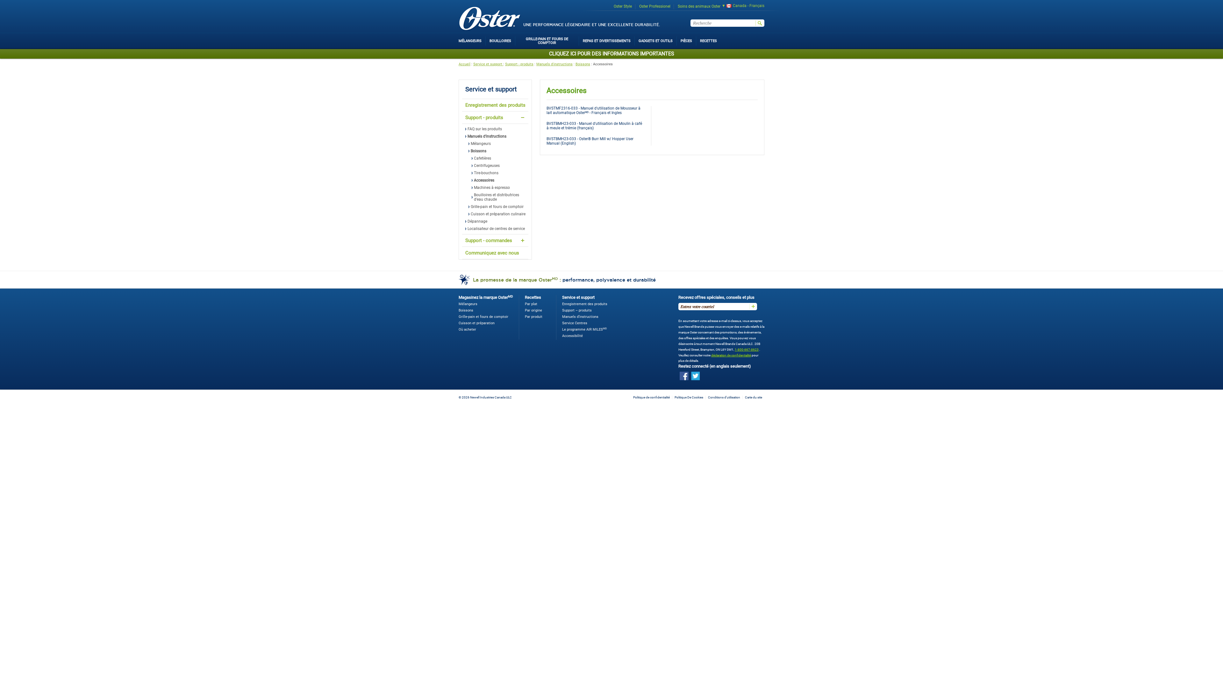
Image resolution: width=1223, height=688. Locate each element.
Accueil (464, 64)
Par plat (531, 304)
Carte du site (753, 397)
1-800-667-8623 (747, 349)
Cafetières (482, 158)
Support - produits (519, 64)
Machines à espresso (492, 187)
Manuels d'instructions (554, 64)
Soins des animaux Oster (699, 6)
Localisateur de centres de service (496, 228)
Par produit (533, 317)
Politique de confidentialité (651, 397)
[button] (741, 7)
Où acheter (467, 329)
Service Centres (574, 323)
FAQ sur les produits (485, 129)
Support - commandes (488, 240)
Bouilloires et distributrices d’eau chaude (496, 197)
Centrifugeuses (487, 165)
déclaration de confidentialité (731, 355)
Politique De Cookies (689, 397)
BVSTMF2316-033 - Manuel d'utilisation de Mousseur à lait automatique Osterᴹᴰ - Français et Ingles (593, 110)
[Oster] (490, 19)
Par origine (533, 310)
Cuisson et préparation (477, 323)
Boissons (583, 64)
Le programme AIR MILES (584, 329)
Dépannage (477, 221)
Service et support (488, 64)
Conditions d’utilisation (724, 397)
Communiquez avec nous (492, 253)
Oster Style (623, 6)
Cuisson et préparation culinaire (498, 214)
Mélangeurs (481, 143)
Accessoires (484, 180)
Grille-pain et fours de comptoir (497, 206)
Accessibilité (572, 336)
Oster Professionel (654, 6)
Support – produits (577, 310)
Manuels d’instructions (580, 317)
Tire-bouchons (486, 173)
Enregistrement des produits (495, 105)
